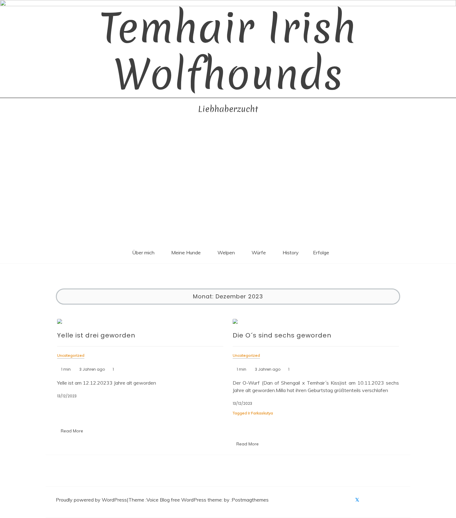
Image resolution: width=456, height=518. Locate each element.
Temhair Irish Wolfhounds (228, 51)
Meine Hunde (186, 252)
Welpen (226, 252)
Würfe (259, 252)
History (291, 252)
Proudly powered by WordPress (91, 500)
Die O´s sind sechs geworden (282, 335)
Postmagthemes (250, 500)
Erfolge (321, 252)
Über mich (143, 252)
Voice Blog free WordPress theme (184, 500)
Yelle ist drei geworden (96, 335)
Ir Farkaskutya (260, 413)
